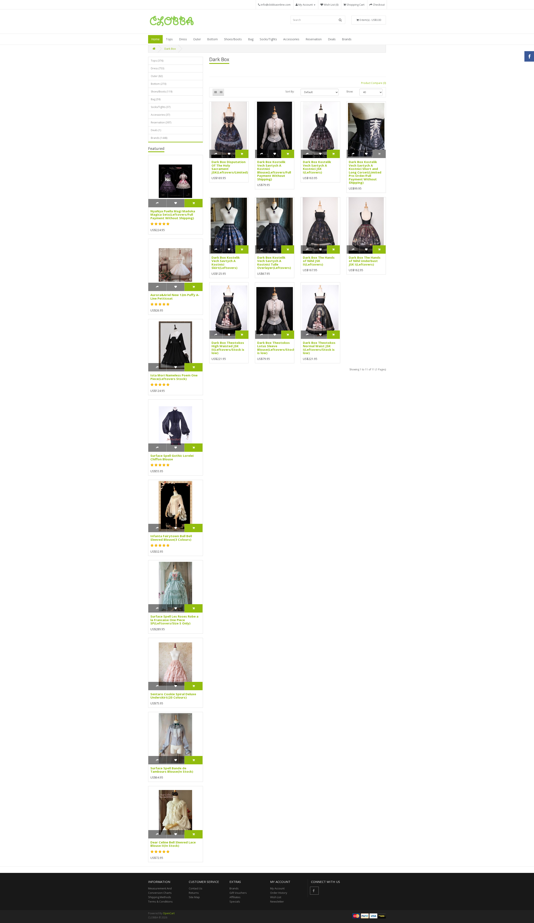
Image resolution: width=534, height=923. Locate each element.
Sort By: (289, 91)
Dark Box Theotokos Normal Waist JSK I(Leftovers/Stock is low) (319, 348)
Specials (234, 901)
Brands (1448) (159, 138)
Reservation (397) (161, 122)
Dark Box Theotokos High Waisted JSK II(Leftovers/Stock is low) (228, 348)
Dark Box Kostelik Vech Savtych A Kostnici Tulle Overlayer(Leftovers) (274, 262)
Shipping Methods (159, 897)
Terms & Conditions (160, 901)
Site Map (194, 897)
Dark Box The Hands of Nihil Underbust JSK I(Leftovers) (364, 260)
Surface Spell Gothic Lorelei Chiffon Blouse (172, 457)
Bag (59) (155, 99)
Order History (278, 893)
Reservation (314, 39)
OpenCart (169, 913)
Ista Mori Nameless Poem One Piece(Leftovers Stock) (174, 377)
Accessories (291, 39)
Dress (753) (157, 68)
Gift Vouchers (238, 893)
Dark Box (170, 49)
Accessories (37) (160, 114)
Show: (349, 91)
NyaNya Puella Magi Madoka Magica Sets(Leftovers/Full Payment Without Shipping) (172, 214)
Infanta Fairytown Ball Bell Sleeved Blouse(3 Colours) (171, 538)
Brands (346, 39)
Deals (332, 39)
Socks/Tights (268, 39)
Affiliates (235, 897)
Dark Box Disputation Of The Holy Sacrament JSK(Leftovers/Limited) (230, 167)
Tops (169, 39)
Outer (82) (157, 76)
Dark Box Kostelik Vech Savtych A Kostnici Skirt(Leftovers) (226, 262)
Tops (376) (157, 60)
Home (155, 39)
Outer (197, 39)
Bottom (212, 39)
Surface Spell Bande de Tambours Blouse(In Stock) (171, 770)
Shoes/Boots (233, 39)
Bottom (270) (158, 84)
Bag (250, 39)
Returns (194, 893)
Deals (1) (156, 130)
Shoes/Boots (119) (161, 91)
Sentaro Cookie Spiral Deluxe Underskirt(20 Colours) (173, 696)
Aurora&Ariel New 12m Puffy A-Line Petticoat (174, 296)
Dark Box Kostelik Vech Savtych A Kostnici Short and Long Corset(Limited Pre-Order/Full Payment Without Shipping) (365, 172)
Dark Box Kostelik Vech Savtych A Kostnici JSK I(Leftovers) (317, 167)
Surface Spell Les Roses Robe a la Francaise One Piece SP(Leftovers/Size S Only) (174, 619)
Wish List (275, 897)
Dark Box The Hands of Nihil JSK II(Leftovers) (319, 260)
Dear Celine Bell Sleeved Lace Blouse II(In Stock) (173, 844)
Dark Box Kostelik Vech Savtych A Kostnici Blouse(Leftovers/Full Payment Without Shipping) (274, 170)
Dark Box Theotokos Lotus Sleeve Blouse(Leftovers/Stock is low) (276, 348)
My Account (277, 888)
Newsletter (277, 901)
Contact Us (195, 888)
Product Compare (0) (373, 83)
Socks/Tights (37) (160, 107)
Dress (183, 39)
